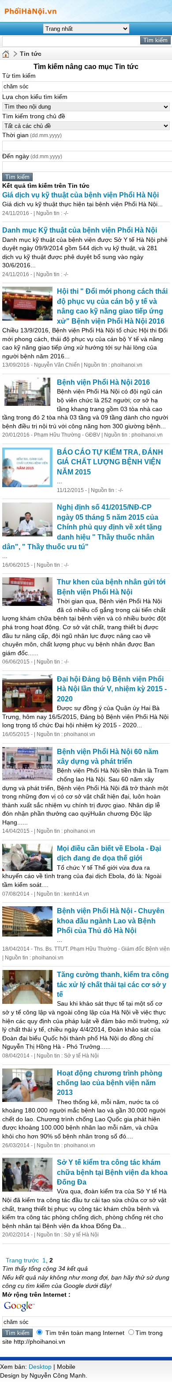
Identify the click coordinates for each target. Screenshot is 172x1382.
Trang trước (22, 1260)
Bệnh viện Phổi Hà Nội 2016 (103, 382)
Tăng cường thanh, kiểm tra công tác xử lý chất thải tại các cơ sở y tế (113, 984)
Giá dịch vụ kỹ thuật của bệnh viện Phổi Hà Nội (80, 195)
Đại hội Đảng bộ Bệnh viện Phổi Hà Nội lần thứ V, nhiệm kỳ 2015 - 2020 (112, 689)
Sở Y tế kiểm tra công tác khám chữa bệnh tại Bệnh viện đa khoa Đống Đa (112, 1172)
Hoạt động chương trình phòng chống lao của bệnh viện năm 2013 (109, 1083)
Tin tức (30, 53)
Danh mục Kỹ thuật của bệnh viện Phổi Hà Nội (79, 230)
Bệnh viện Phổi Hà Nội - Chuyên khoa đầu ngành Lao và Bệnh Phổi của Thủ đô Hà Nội (111, 920)
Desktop (40, 1366)
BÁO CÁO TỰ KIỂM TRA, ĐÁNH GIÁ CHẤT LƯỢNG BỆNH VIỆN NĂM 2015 (110, 462)
